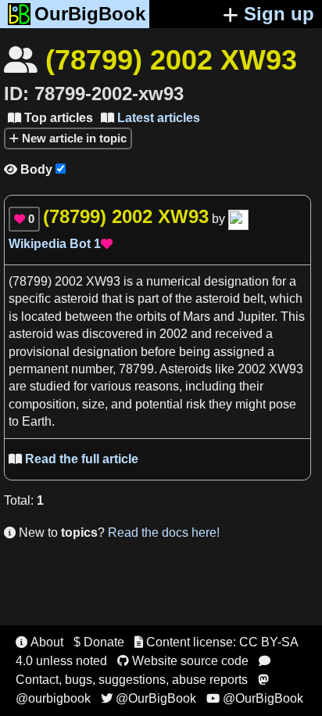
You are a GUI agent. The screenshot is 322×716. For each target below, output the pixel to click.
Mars (196, 316)
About (39, 642)
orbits (151, 316)
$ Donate (98, 642)
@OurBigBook (148, 698)
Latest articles (150, 117)
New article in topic (73, 138)
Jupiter (256, 316)
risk (196, 404)
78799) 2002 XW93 (66, 281)
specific (30, 298)
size (93, 404)
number (92, 369)
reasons (156, 386)
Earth (37, 421)
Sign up (279, 13)
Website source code (183, 660)
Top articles (50, 117)
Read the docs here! (164, 532)
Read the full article (73, 459)
